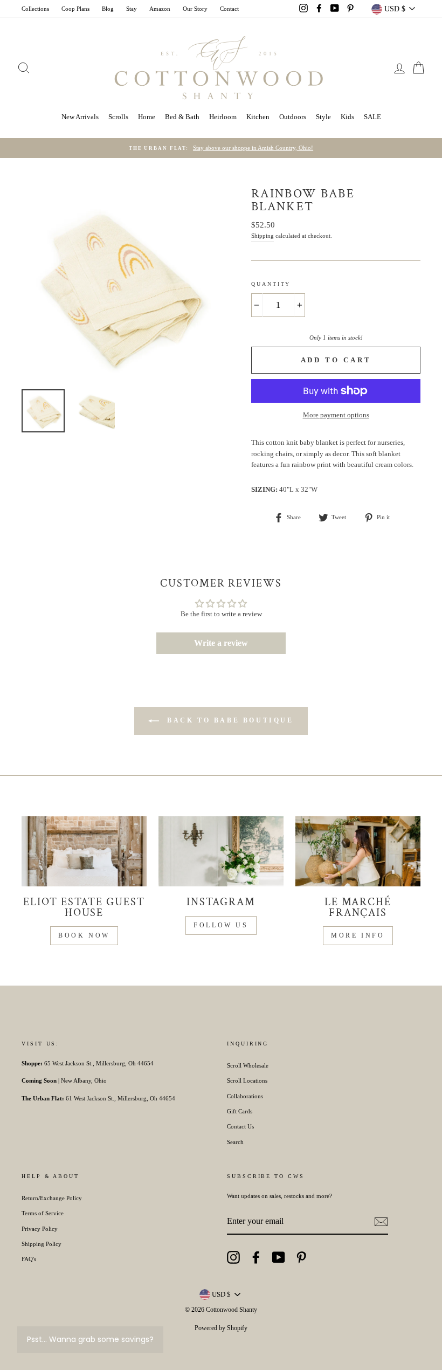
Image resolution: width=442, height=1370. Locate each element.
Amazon (159, 8)
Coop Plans (75, 8)
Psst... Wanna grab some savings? (90, 1339)
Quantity (271, 284)
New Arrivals (80, 117)
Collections (35, 8)
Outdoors (292, 117)
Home (146, 117)
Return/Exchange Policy (52, 1198)
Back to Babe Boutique (228, 720)
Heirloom (223, 117)
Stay (131, 8)
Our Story (195, 8)
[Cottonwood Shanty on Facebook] (256, 1257)
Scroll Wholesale (247, 1065)
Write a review (221, 643)
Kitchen (258, 117)
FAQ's (29, 1259)
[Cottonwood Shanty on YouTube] (278, 1257)
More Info (357, 935)
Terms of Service (43, 1213)
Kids (347, 117)
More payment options (336, 415)
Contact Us (240, 1126)
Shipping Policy (41, 1244)
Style (323, 117)
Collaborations (245, 1096)
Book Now (84, 935)
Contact (229, 8)
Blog (108, 8)
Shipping (262, 235)
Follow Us (221, 925)
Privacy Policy (40, 1229)
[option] (221, 148)
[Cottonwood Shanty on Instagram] (233, 1257)
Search (235, 1142)
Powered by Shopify (221, 1328)
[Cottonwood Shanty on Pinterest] (301, 1257)
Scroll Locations (247, 1080)
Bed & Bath (182, 117)
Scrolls (118, 117)
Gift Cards (239, 1111)
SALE (372, 117)
